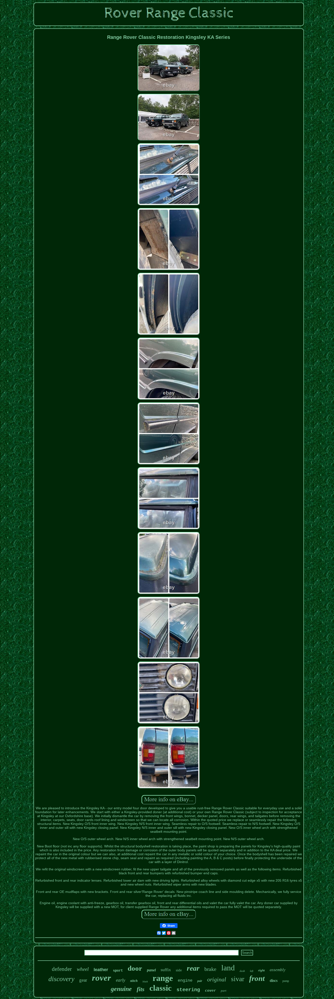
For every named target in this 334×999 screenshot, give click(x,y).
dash (242, 970)
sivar (237, 979)
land (228, 967)
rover (101, 978)
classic (160, 988)
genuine (121, 988)
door (135, 968)
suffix (166, 969)
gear (83, 980)
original (216, 979)
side (179, 970)
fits (141, 989)
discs (274, 980)
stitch (134, 981)
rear (193, 968)
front (257, 978)
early (120, 980)
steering (188, 990)
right (261, 970)
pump (285, 981)
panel (151, 970)
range (163, 978)
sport (118, 970)
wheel (83, 969)
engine (185, 980)
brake (210, 969)
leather (101, 969)
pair (199, 981)
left (251, 970)
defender (62, 969)
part (223, 990)
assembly (278, 969)
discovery (61, 979)
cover (210, 990)
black (145, 981)
